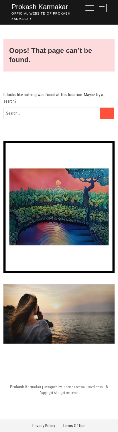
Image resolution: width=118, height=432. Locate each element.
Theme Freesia (74, 387)
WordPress (95, 387)
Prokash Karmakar (39, 7)
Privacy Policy (43, 425)
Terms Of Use (73, 425)
